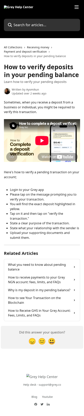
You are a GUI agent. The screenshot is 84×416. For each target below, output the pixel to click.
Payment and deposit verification (25, 51)
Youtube (47, 397)
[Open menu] (76, 7)
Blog (34, 397)
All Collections (13, 47)
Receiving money (38, 47)
